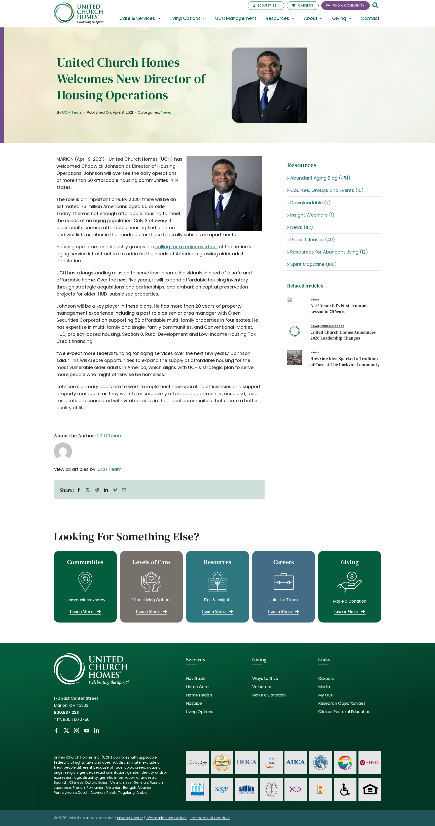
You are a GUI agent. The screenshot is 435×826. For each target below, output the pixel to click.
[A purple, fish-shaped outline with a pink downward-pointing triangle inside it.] (296, 786)
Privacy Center (130, 817)
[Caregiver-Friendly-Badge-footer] (222, 755)
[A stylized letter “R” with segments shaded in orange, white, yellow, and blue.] (320, 787)
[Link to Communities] (85, 587)
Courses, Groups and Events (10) (327, 190)
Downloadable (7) (310, 202)
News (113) (301, 227)
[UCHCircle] (294, 326)
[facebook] (56, 730)
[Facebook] (78, 489)
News (166, 112)
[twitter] (66, 730)
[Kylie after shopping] (294, 352)
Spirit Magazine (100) (313, 264)
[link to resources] (217, 587)
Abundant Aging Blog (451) (320, 178)
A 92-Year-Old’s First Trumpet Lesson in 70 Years (339, 309)
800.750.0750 (76, 719)
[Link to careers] (283, 587)
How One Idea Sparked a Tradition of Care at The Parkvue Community (344, 362)
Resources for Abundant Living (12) (329, 252)
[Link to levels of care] (151, 587)
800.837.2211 (67, 712)
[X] (87, 489)
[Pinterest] (115, 489)
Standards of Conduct (210, 817)
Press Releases (332, 326)
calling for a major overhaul (186, 246)
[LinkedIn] (106, 489)
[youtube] (86, 730)
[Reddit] (96, 489)
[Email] (124, 489)
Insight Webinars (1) (312, 215)
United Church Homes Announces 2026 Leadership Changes (343, 335)
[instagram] (76, 730)
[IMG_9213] (289, 299)
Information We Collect (166, 817)
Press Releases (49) (312, 239)
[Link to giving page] (349, 587)
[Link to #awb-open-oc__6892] (375, 6)
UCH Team (72, 112)
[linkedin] (96, 730)
